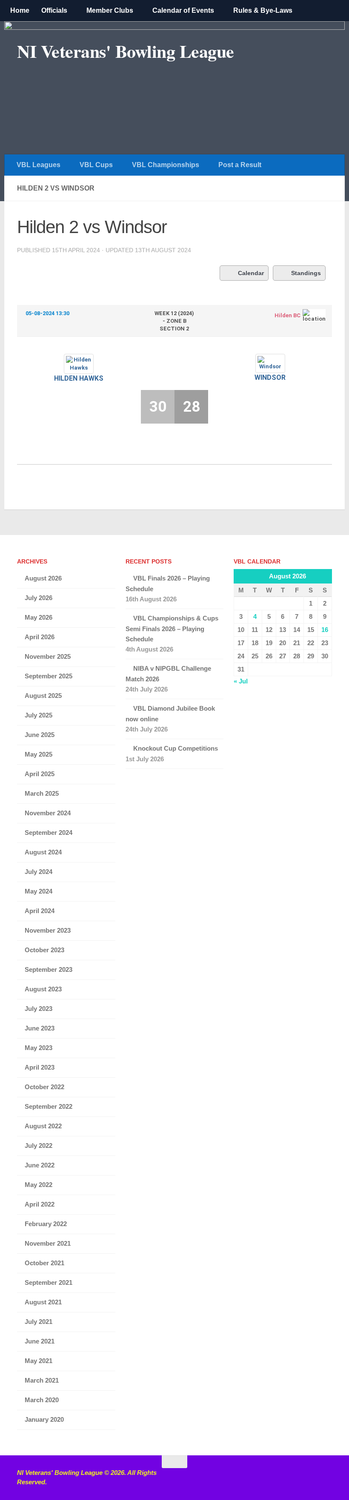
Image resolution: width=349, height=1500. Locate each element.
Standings (306, 273)
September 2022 (48, 1106)
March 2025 (42, 793)
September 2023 (48, 969)
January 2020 (44, 1419)
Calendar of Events (183, 10)
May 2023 (38, 1047)
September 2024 (48, 832)
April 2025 (39, 773)
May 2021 (38, 1360)
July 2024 (38, 871)
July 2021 (38, 1321)
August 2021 (43, 1302)
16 (324, 629)
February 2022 (46, 1223)
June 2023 (39, 1028)
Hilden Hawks (78, 378)
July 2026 (38, 597)
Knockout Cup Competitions (175, 748)
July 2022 (38, 1145)
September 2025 (48, 676)
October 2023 (44, 950)
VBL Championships (165, 164)
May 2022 (38, 1184)
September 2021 (48, 1282)
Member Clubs (109, 10)
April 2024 (39, 910)
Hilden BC (287, 315)
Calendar (251, 273)
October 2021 (44, 1263)
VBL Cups (96, 164)
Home (19, 10)
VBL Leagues (38, 164)
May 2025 (38, 754)
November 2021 (48, 1243)
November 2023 (48, 930)
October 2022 (44, 1086)
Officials (54, 10)
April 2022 (39, 1204)
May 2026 (38, 617)
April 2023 (39, 1067)
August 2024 (43, 852)
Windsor (270, 377)
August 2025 (43, 695)
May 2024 (38, 891)
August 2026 (43, 578)
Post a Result (239, 164)
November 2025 (48, 656)
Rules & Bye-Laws (262, 10)
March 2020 (42, 1399)
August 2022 (43, 1126)
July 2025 (38, 715)
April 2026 (39, 636)
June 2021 (39, 1341)
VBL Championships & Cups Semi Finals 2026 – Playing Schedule (172, 629)
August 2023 (43, 989)
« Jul (241, 681)
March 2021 (42, 1380)
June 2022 (39, 1165)
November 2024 (48, 813)
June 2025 (39, 734)
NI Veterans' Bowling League (125, 51)
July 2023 (38, 1008)
